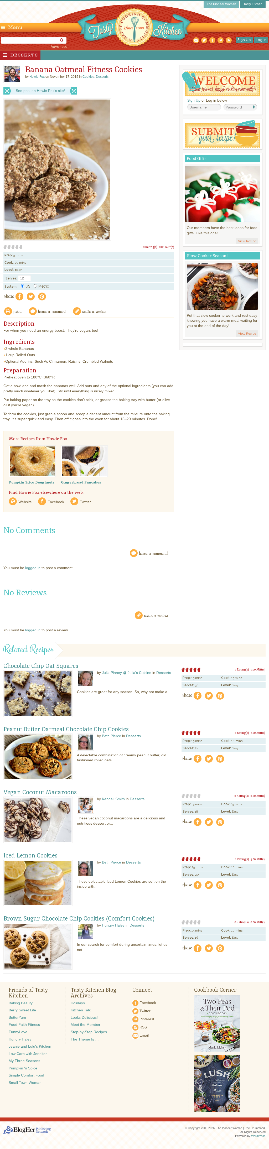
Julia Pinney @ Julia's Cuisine (126, 672)
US (27, 286)
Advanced (59, 47)
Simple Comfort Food (26, 1075)
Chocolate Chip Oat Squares (40, 666)
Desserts (24, 55)
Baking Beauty (21, 1003)
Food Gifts (196, 158)
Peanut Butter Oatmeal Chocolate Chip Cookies (66, 729)
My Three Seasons (24, 1061)
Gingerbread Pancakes (81, 482)
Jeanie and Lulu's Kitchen (30, 1046)
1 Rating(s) (242, 669)
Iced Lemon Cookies (30, 856)
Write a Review (156, 615)
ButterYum (17, 1017)
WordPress (258, 1135)
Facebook (56, 502)
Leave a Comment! (153, 553)
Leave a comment (52, 311)
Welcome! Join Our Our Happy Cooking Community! (221, 83)
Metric (43, 286)
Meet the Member (85, 1024)
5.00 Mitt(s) (258, 669)
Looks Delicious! (84, 1017)
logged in (32, 568)
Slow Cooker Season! (207, 255)
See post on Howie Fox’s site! (40, 91)
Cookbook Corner (215, 989)
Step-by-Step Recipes (89, 1032)
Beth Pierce (111, 736)
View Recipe (247, 241)
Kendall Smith (113, 799)
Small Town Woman (25, 1082)
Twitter (85, 502)
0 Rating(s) (150, 247)
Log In (261, 40)
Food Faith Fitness (24, 1024)
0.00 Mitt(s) (166, 247)
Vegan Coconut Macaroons (40, 792)
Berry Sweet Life (22, 1010)
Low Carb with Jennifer (28, 1054)
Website (25, 502)
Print (18, 311)
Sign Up (244, 40)
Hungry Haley (113, 925)
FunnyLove (18, 1032)
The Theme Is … (85, 1039)
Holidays (78, 1003)
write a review (94, 311)
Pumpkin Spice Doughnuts (31, 482)
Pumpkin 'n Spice (23, 1068)
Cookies (88, 77)
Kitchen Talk (81, 1010)
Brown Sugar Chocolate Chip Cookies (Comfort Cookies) (79, 919)
